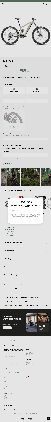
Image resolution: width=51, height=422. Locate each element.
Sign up (25, 219)
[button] (41, 200)
